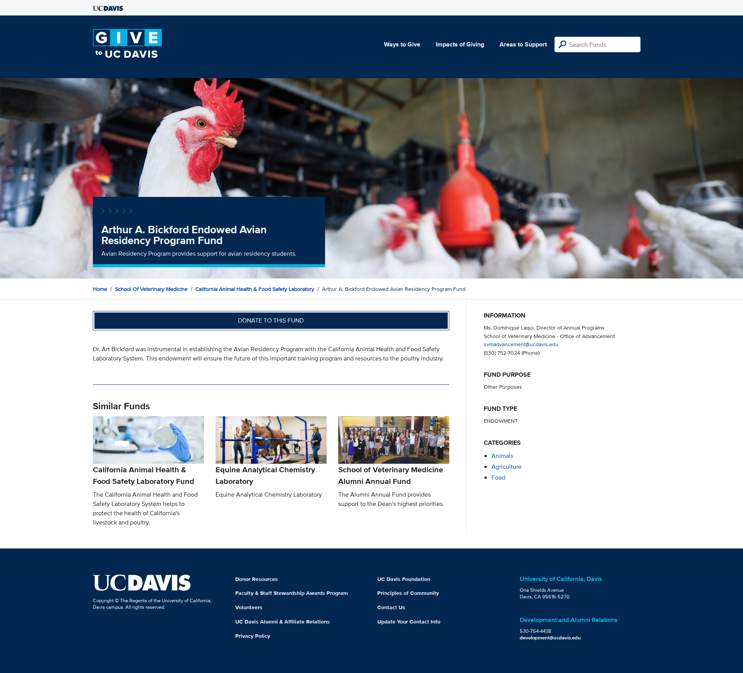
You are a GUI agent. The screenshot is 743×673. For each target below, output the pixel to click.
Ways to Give (402, 44)
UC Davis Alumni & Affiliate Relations (282, 621)
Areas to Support (523, 44)
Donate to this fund (271, 320)
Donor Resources (256, 579)
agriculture (506, 466)
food (498, 477)
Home (100, 289)
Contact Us (391, 607)
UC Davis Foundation (403, 579)
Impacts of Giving (460, 44)
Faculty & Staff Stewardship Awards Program (291, 593)
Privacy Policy (252, 636)
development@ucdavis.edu (550, 637)
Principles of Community (408, 593)
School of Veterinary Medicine (151, 289)
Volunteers (248, 607)
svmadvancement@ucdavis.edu (521, 344)
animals (502, 455)
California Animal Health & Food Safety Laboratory (254, 289)
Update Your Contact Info (408, 621)
